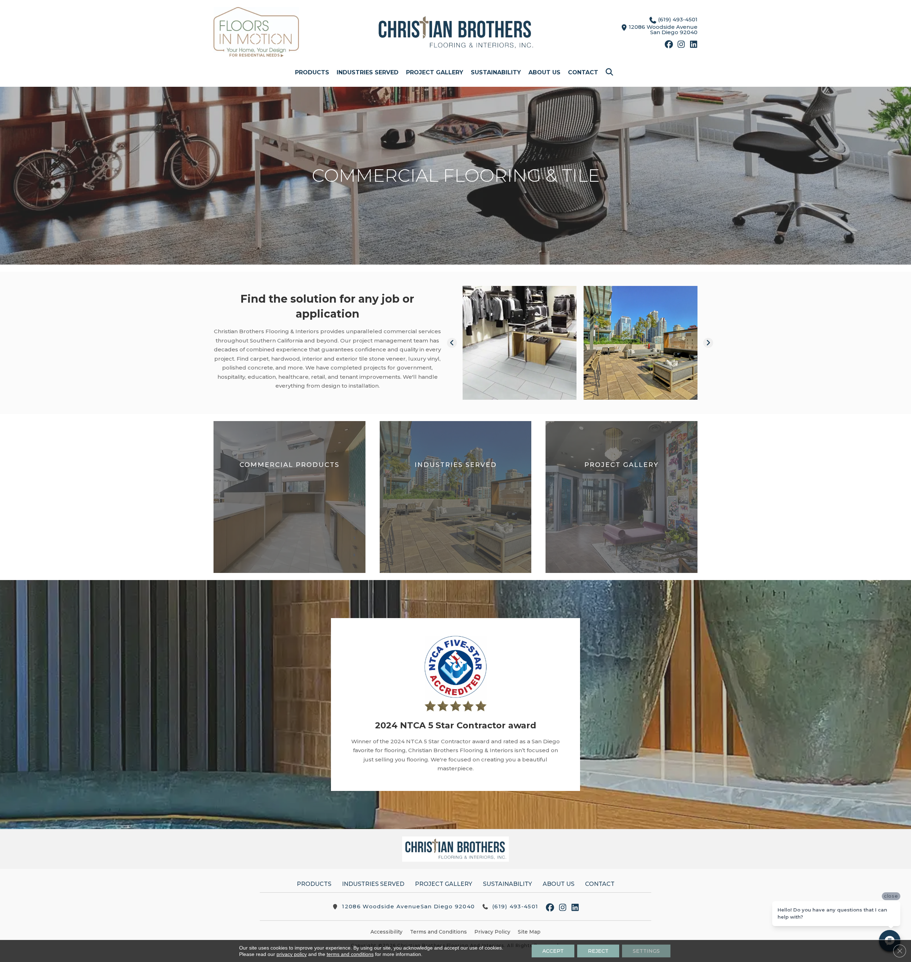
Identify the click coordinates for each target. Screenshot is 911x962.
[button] (611, 72)
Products (312, 72)
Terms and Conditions (438, 932)
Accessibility (386, 932)
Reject (598, 951)
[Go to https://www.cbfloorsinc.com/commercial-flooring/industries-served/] (456, 497)
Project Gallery (434, 72)
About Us (544, 72)
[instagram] (681, 45)
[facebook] (669, 45)
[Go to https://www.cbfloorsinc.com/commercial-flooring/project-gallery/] (621, 497)
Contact (583, 72)
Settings (646, 951)
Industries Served (368, 72)
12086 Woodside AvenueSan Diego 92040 (408, 906)
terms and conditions (350, 954)
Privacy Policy (492, 932)
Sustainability (496, 72)
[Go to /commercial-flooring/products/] (289, 497)
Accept (553, 951)
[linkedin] (694, 45)
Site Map (529, 932)
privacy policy (292, 954)
